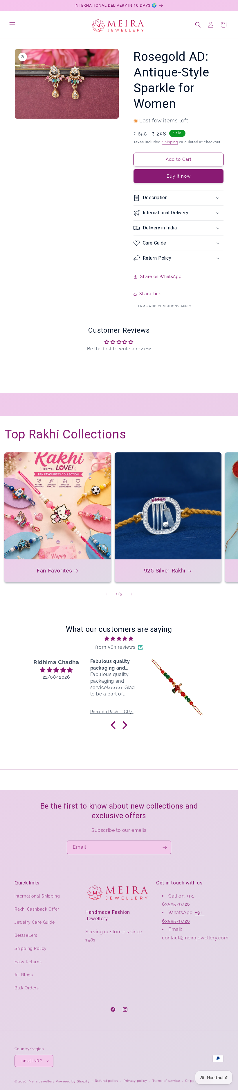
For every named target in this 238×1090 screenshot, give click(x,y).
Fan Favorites (54, 570)
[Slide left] (106, 594)
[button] (12, 24)
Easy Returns (28, 961)
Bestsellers (26, 935)
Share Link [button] (150, 293)
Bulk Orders (27, 988)
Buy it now (179, 176)
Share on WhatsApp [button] (160, 276)
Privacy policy (135, 1081)
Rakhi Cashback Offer (37, 909)
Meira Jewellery (42, 1081)
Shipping (170, 142)
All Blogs (24, 975)
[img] (119, 638)
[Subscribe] (164, 847)
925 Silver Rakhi (164, 570)
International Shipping (37, 896)
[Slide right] (131, 594)
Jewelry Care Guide (35, 922)
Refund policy (106, 1081)
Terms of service (166, 1081)
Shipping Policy (31, 948)
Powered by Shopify (73, 1081)
